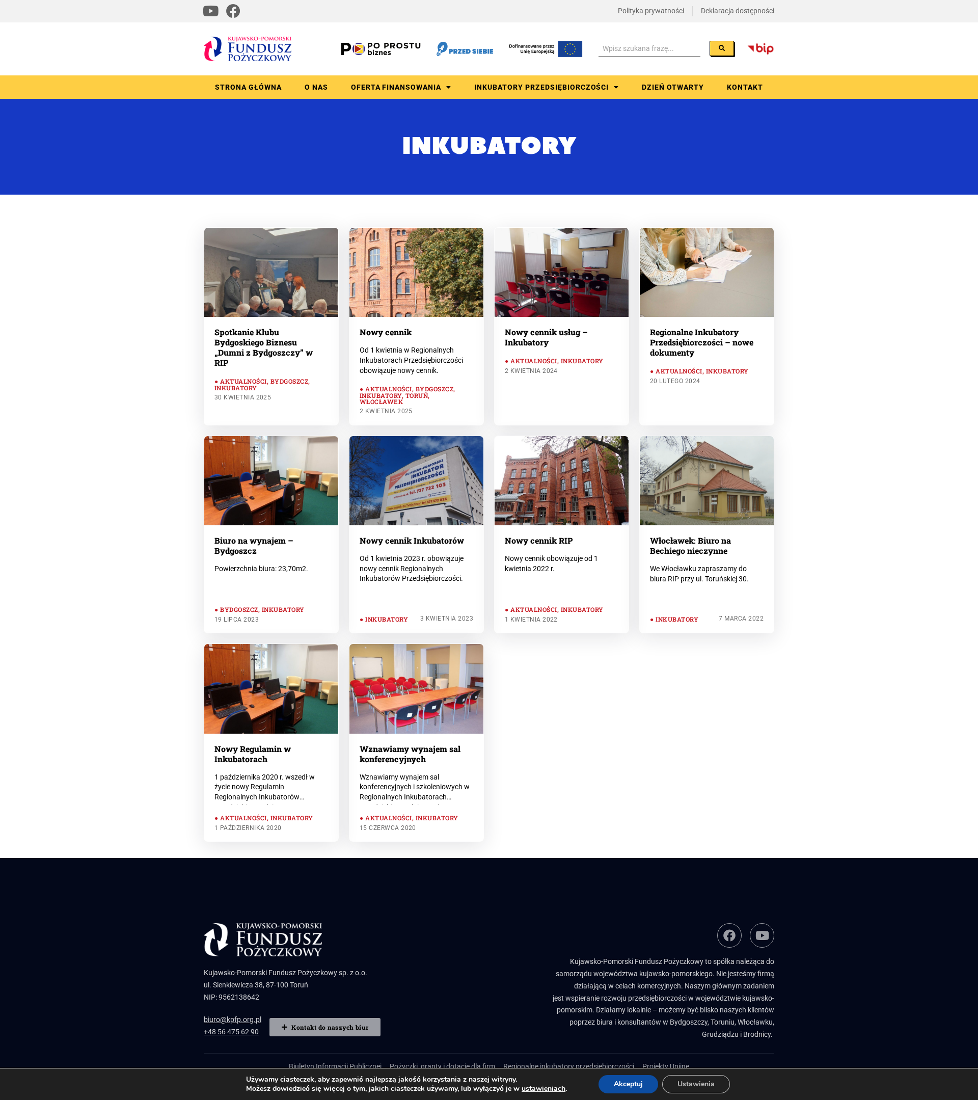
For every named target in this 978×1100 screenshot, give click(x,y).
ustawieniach (543, 1088)
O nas (316, 87)
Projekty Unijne (665, 1066)
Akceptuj (628, 1084)
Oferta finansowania (396, 87)
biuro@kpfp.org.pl (232, 1019)
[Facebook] (233, 11)
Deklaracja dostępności (737, 11)
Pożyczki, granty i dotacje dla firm (442, 1066)
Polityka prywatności (651, 11)
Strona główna (248, 87)
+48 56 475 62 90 (231, 1032)
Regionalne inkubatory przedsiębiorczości (568, 1066)
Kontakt (745, 87)
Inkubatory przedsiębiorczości (541, 87)
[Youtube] (211, 11)
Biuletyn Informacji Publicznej (335, 1066)
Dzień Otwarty (673, 87)
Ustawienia (696, 1084)
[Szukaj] (722, 48)
